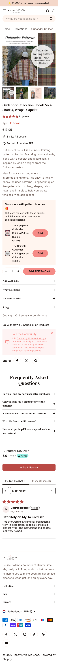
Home (6, 29)
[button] (10, 116)
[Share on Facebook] (17, 360)
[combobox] (29, 18)
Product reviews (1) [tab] (15, 481)
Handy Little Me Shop (26, 654)
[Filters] (5, 490)
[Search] (51, 19)
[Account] (47, 11)
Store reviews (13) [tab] (42, 481)
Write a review (29, 467)
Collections (20, 29)
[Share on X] (26, 360)
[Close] (52, 333)
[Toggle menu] (4, 11)
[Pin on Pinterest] (35, 360)
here (44, 315)
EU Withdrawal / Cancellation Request (25, 324)
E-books (15, 123)
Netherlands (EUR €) (19, 611)
